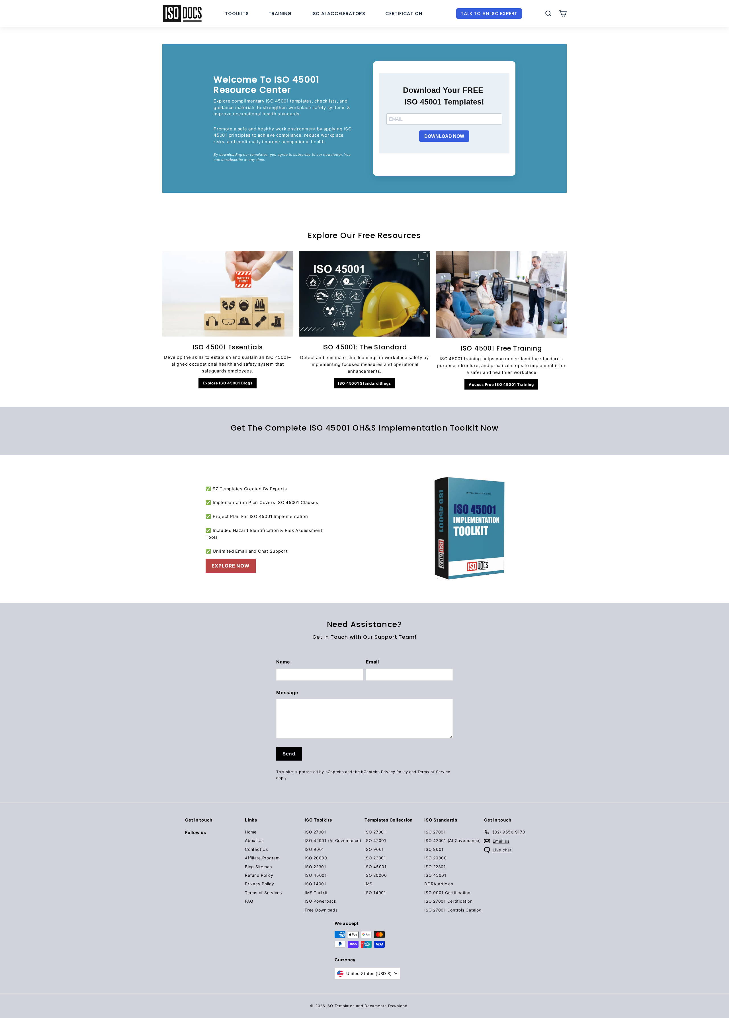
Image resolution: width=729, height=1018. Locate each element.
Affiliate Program (262, 857)
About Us (254, 840)
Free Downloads (321, 910)
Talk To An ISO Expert (489, 13)
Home (251, 831)
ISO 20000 (316, 857)
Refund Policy (259, 875)
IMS (368, 883)
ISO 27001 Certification (448, 901)
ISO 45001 (316, 875)
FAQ (249, 901)
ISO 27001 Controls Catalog (453, 910)
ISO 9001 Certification (447, 892)
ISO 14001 (315, 883)
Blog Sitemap (258, 866)
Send (289, 754)
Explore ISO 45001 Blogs (227, 383)
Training (280, 13)
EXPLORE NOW (230, 566)
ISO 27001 (315, 831)
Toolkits (237, 13)
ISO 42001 (375, 840)
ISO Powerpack (321, 901)
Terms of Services (263, 892)
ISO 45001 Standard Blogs (364, 383)
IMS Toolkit (316, 892)
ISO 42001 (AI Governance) (333, 840)
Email (372, 662)
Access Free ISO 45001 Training (501, 384)
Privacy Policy (394, 772)
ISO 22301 (315, 866)
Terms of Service (433, 772)
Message (287, 692)
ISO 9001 (314, 849)
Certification (403, 13)
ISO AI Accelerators (338, 13)
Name (283, 662)
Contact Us (256, 849)
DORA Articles (438, 883)
